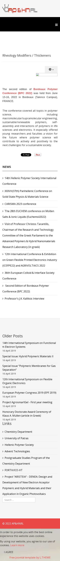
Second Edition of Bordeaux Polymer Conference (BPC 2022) (25, 288)
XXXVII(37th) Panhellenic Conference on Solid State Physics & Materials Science (27, 193)
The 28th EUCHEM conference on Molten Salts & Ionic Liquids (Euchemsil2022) (28, 214)
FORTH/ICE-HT (14, 470)
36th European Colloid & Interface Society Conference (28, 275)
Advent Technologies (17, 451)
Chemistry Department (18, 431)
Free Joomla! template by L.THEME (30, 557)
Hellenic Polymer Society (19, 445)
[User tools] (51, 69)
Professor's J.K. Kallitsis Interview (24, 298)
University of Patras (16, 438)
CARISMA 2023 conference (20, 204)
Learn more (17, 545)
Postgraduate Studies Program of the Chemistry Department (26, 460)
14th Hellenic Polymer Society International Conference (29, 181)
